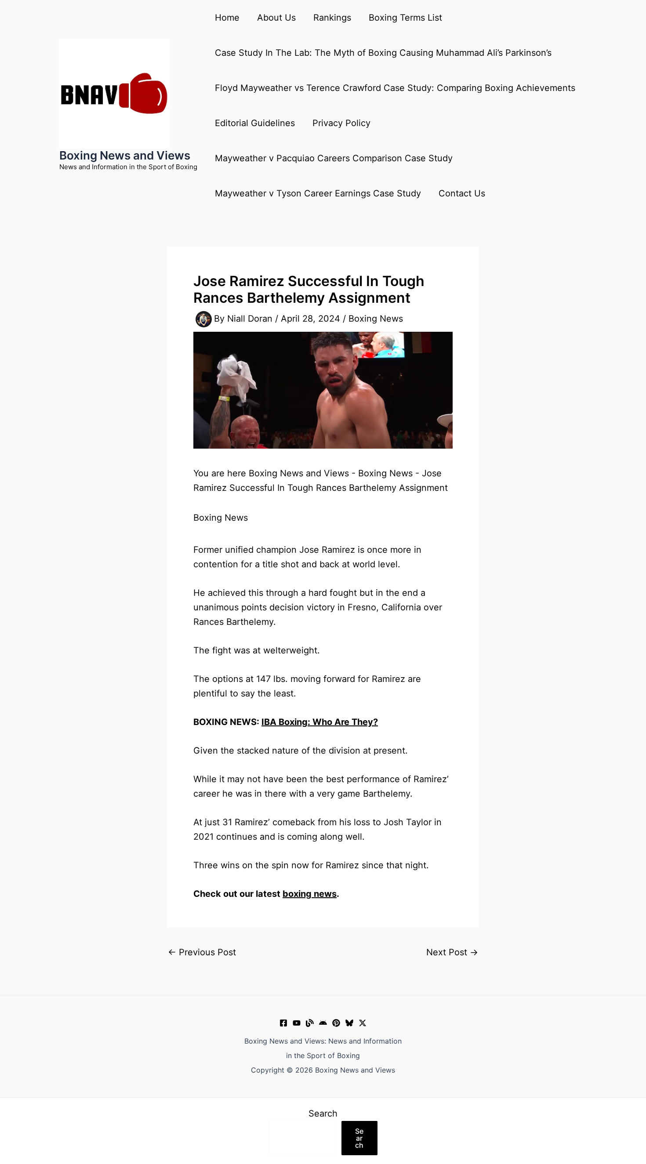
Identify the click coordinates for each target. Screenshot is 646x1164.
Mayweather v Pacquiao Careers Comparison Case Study (334, 158)
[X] (363, 1023)
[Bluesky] (349, 1023)
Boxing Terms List (405, 17)
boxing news (310, 893)
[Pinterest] (336, 1023)
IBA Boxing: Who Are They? (319, 722)
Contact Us (462, 193)
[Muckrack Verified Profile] (310, 1023)
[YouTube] (297, 1023)
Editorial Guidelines (255, 123)
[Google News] (323, 1023)
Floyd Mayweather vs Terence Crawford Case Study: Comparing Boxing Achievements (395, 88)
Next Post (452, 952)
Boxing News (375, 318)
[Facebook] (283, 1023)
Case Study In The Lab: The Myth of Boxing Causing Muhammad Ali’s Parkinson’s (383, 52)
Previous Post (202, 952)
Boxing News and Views (124, 155)
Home (227, 17)
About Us (276, 17)
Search (323, 1113)
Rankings (332, 17)
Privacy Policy (341, 123)
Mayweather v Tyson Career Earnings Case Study (318, 193)
